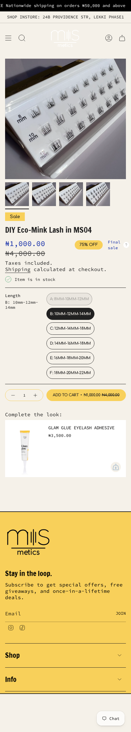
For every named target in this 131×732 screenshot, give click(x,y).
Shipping (18, 269)
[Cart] (122, 38)
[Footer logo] (29, 541)
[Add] (116, 467)
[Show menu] (8, 38)
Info (11, 679)
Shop (12, 655)
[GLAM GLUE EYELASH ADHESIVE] (24, 448)
